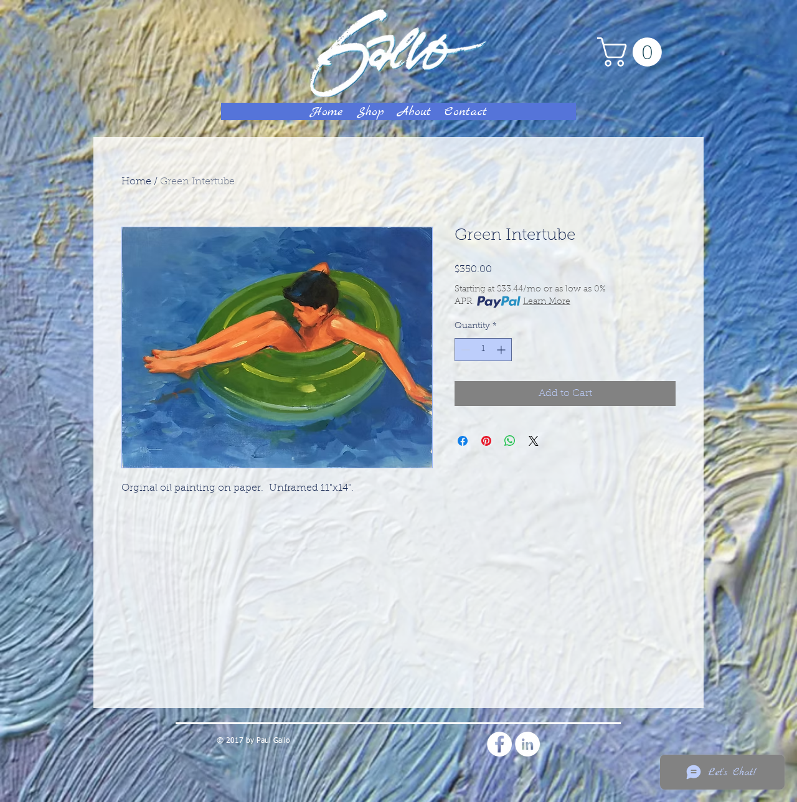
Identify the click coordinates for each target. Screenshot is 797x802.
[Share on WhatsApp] (509, 440)
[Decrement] (464, 350)
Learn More (546, 302)
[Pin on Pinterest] (486, 440)
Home (136, 182)
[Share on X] (533, 440)
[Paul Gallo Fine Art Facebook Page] (499, 744)
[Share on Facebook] (462, 440)
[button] (633, 52)
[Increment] (502, 350)
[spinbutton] (483, 350)
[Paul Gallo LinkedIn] (527, 744)
